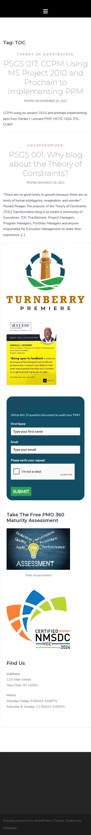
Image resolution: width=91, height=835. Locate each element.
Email (15, 442)
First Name (18, 424)
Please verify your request (28, 460)
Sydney (71, 820)
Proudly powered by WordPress (27, 820)
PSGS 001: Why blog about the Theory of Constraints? (46, 164)
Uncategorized (46, 145)
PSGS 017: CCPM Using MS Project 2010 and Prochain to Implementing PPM (45, 77)
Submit (21, 491)
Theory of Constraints (45, 54)
